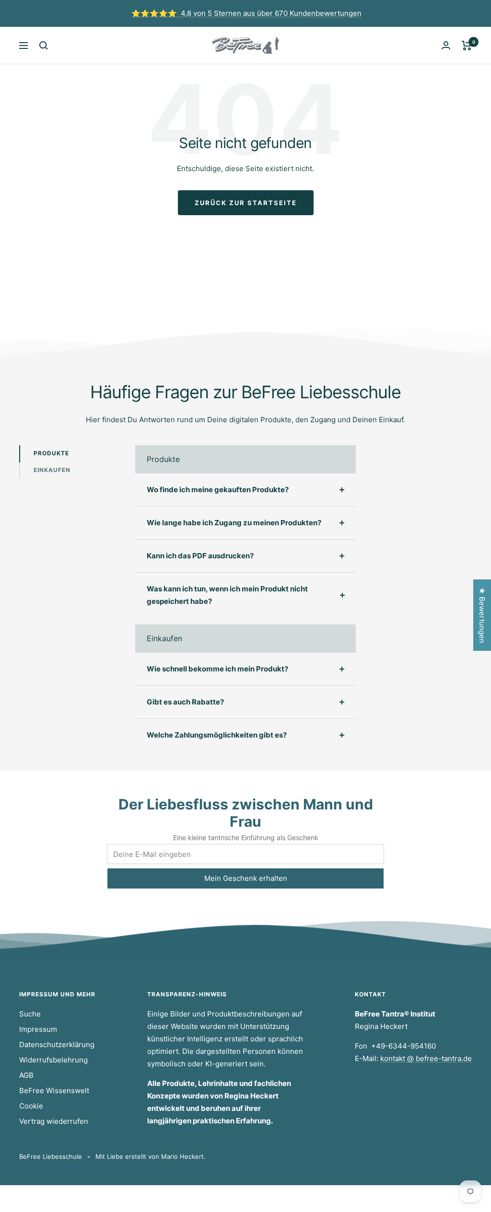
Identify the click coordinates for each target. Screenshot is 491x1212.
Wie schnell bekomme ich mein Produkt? (217, 668)
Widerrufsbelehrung (53, 1059)
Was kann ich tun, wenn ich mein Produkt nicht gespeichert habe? (227, 595)
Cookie (31, 1105)
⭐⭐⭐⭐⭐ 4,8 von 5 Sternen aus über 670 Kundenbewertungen (246, 13)
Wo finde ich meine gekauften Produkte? (218, 489)
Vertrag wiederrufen (53, 1121)
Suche (30, 1013)
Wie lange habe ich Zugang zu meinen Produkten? (234, 522)
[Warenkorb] (467, 45)
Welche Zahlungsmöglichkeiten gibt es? (217, 734)
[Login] (446, 45)
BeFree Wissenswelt (54, 1090)
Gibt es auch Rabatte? (185, 701)
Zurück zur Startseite (246, 203)
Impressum (38, 1029)
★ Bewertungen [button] (482, 615)
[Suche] (43, 45)
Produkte (51, 453)
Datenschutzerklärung (56, 1044)
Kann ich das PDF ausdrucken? (200, 555)
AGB (26, 1075)
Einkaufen (52, 469)
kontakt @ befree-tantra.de (426, 1058)
